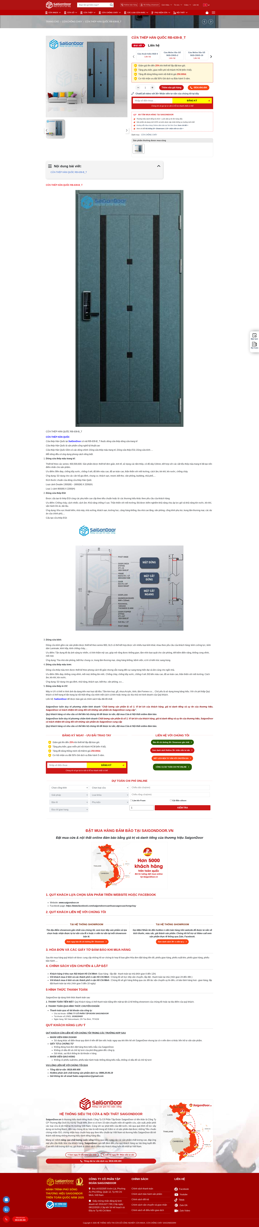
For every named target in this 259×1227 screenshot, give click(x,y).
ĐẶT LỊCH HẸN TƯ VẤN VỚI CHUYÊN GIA (171, 758)
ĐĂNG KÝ (192, 100)
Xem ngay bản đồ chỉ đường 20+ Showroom (86, 942)
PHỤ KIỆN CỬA (161, 13)
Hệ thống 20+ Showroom (154, 129)
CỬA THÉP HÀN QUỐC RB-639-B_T (69, 172)
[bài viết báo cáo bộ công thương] (65, 1205)
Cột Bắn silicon (179, 800)
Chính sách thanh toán (142, 1189)
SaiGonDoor (74, 441)
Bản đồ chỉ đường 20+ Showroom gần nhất (171, 742)
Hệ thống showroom (151, 5)
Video (186, 5)
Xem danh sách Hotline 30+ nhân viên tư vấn (171, 750)
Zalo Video (185, 1210)
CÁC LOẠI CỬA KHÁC (136, 13)
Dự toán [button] (254, 348)
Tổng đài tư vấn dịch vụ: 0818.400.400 (102, 1161)
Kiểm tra (182, 808)
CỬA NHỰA (53, 13)
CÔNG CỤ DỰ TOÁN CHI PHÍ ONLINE (171, 767)
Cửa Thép (88, 13)
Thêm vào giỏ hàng (171, 87)
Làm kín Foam (138, 800)
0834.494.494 (200, 87)
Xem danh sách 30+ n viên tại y (171, 942)
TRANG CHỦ (52, 21)
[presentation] (47, 130)
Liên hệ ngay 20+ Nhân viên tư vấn (119, 1155)
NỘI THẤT (181, 13)
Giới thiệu (165, 5)
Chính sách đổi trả (140, 1199)
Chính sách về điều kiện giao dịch (148, 1210)
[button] (6, 1200)
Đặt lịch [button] (254, 339)
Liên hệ (196, 5)
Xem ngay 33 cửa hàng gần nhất (82, 1155)
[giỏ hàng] (207, 12)
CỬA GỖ (70, 13)
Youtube (184, 1194)
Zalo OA (184, 1205)
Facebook (184, 1189)
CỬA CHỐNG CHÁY (110, 13)
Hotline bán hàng (130, 5)
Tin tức (177, 5)
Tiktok (181, 1200)
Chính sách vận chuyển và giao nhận (149, 1205)
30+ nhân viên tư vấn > (174, 129)
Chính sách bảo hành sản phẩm (147, 1194)
